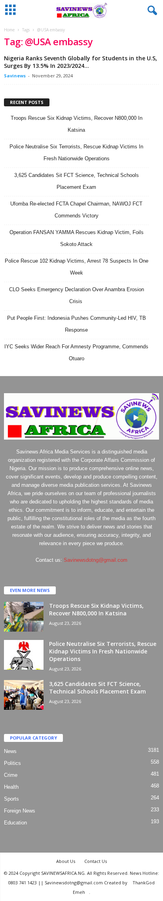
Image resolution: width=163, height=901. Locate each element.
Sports (11, 799)
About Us (65, 861)
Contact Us (95, 861)
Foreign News (19, 811)
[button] (150, 10)
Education (15, 823)
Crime (10, 775)
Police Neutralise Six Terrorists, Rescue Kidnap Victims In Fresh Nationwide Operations (102, 651)
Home (9, 30)
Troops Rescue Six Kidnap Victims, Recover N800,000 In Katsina (96, 609)
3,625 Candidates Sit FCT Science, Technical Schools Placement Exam (97, 687)
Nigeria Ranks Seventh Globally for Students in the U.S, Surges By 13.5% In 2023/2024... (80, 61)
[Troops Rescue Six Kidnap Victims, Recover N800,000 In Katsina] (24, 617)
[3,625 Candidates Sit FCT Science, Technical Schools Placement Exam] (24, 695)
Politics (12, 763)
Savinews (15, 76)
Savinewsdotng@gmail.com (95, 560)
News (10, 751)
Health (11, 787)
